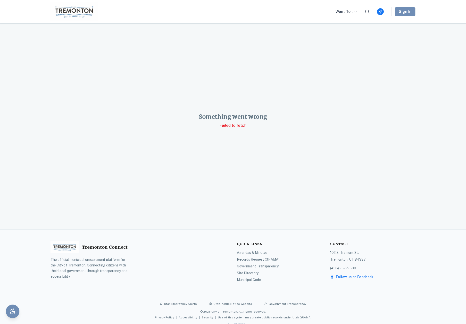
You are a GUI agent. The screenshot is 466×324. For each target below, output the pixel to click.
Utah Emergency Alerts (180, 304)
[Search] (367, 12)
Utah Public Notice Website (233, 304)
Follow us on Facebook (354, 277)
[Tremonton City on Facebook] (380, 11)
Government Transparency (258, 266)
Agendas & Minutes (252, 253)
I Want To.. (343, 11)
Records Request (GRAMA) (258, 259)
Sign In (405, 11)
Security (207, 317)
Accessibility (188, 317)
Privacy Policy (164, 317)
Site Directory (247, 273)
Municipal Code (249, 280)
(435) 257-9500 (343, 268)
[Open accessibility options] (12, 311)
